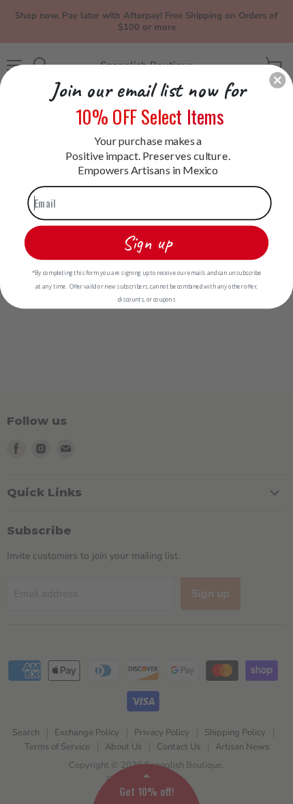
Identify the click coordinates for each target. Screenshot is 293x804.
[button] (277, 79)
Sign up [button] (147, 242)
